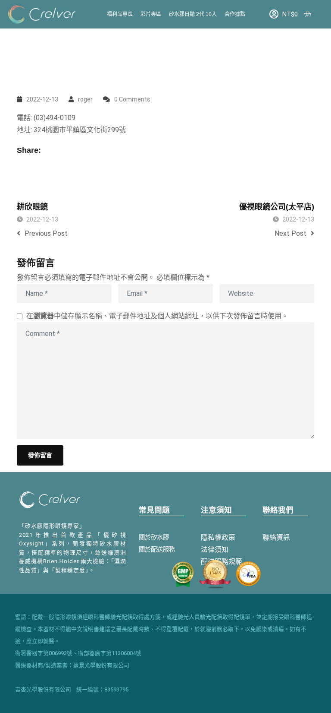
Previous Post (46, 233)
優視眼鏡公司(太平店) (276, 207)
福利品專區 (120, 14)
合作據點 (235, 14)
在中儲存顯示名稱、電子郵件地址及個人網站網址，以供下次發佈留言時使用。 (157, 316)
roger (85, 99)
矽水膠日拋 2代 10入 (193, 14)
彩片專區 (151, 14)
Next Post (290, 233)
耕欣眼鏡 (32, 207)
